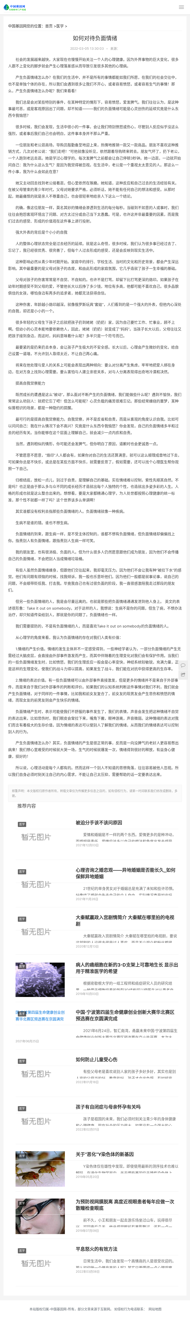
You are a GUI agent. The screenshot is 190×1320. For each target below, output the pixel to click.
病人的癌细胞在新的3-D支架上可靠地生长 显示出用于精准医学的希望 (127, 968)
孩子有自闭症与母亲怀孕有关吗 (108, 1107)
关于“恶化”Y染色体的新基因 (105, 1154)
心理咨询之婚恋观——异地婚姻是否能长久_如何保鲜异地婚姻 (125, 873)
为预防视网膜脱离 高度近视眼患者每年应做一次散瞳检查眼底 (125, 1205)
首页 (49, 26)
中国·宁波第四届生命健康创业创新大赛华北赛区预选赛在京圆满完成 (125, 1016)
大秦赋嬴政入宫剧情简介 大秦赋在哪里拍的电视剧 (125, 921)
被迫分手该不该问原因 (99, 823)
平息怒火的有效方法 (96, 1249)
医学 (60, 26)
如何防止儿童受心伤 (96, 1059)
